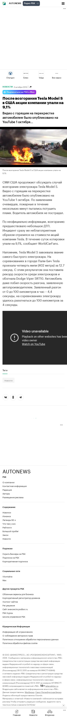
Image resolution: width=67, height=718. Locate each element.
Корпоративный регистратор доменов (21, 597)
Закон (5, 534)
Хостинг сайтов (10, 601)
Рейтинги (7, 527)
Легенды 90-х (9, 519)
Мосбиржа (29, 692)
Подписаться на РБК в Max (21, 92)
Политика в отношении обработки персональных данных (30, 639)
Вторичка (49, 714)
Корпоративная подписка (15, 561)
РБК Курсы (7, 612)
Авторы (6, 493)
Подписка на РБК (10, 557)
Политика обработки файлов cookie (20, 642)
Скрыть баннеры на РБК (14, 553)
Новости (7, 87)
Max (4, 580)
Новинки (6, 512)
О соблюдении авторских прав (17, 635)
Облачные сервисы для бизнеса (18, 594)
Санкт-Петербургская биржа (48, 692)
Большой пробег (10, 531)
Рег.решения (8, 605)
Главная (17, 714)
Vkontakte (7, 576)
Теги (4, 370)
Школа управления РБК (13, 616)
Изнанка (6, 516)
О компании (8, 482)
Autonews (15, 3)
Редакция (7, 489)
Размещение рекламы (13, 497)
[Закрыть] (63, 705)
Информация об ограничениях (17, 631)
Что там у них (9, 523)
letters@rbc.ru (51, 685)
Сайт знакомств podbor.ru (15, 609)
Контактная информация (14, 485)
